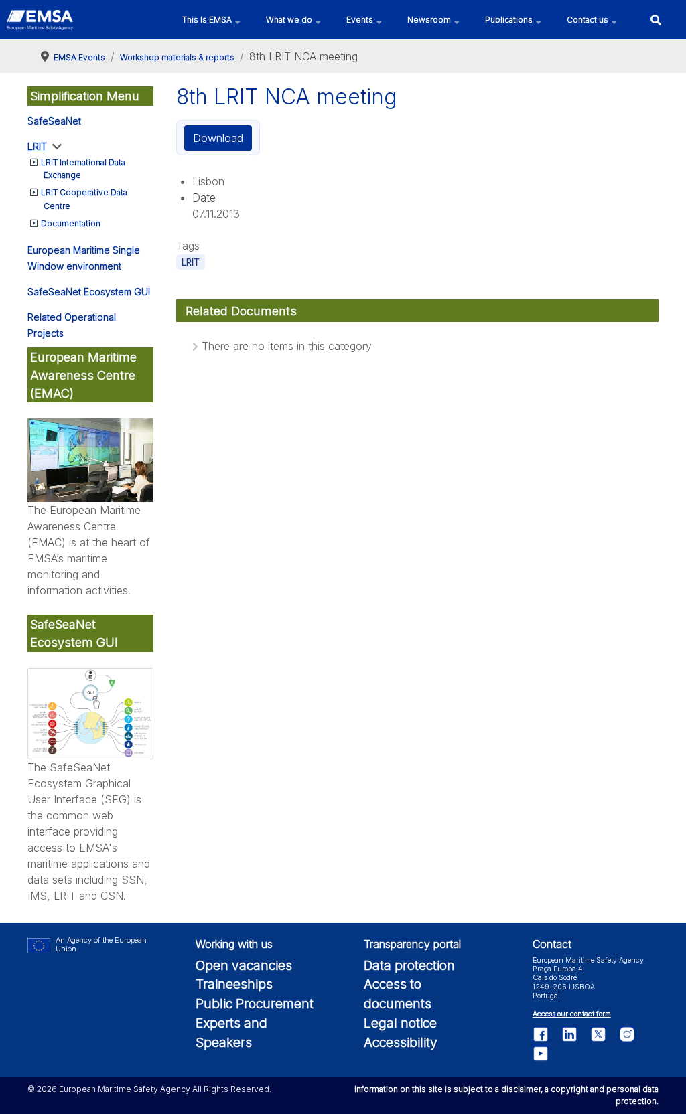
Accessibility (400, 1042)
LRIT (37, 146)
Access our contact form (572, 1014)
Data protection (409, 965)
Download (218, 138)
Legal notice (400, 1023)
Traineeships (234, 984)
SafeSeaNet (54, 121)
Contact (552, 944)
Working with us (234, 944)
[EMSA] (40, 20)
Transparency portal (412, 944)
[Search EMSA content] (655, 20)
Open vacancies (244, 965)
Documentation (70, 223)
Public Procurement (255, 1004)
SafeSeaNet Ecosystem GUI (88, 291)
